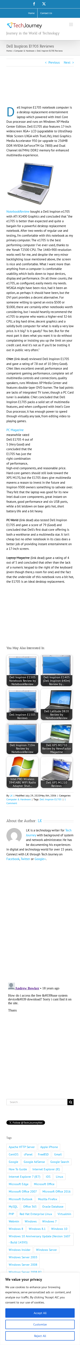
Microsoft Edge (18, 1184)
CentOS (13, 1154)
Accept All (40, 1313)
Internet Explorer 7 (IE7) (24, 1177)
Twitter (25, 859)
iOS (48, 1177)
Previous (54, 62)
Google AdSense (34, 1162)
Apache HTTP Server (22, 1147)
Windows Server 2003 (23, 1257)
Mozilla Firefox (47, 1199)
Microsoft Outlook (20, 1199)
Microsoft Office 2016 (56, 1191)
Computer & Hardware (18, 799)
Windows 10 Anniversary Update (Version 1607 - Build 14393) (39, 1239)
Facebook (12, 859)
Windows (31, 1221)
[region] (40, 1308)
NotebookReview (17, 212)
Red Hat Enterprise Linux (36, 1214)
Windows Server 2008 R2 (25, 1272)
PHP (11, 1214)
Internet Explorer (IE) (46, 1169)
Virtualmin (64, 1214)
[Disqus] (40, 919)
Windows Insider (20, 1250)
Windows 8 (16, 1229)
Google (13, 1162)
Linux (59, 1177)
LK (11, 795)
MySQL (13, 1206)
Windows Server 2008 (23, 1265)
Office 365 (30, 1206)
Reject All (40, 1336)
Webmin (14, 1221)
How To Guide (18, 1169)
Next (67, 62)
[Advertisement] (40, 91)
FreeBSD (43, 1154)
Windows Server (46, 1250)
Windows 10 (59, 1229)
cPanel (28, 1154)
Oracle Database (52, 1206)
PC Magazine (15, 430)
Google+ (40, 859)
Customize (40, 1324)
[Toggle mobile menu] (71, 24)
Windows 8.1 (37, 1229)
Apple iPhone (49, 1147)
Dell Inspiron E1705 (51, 799)
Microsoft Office (44, 1184)
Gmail (58, 1154)
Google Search (59, 1162)
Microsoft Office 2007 (23, 1191)
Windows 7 (49, 1221)
